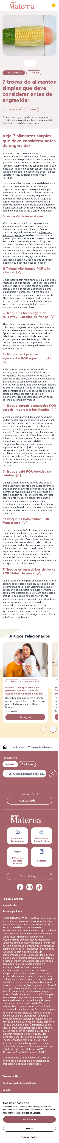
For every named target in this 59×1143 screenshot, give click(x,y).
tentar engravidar (43, 210)
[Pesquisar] (45, 5)
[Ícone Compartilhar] (32, 63)
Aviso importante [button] (12, 911)
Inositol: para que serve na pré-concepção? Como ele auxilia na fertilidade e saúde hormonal (23, 692)
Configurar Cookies (29, 1137)
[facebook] (20, 887)
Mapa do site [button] (10, 904)
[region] (29, 1118)
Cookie (6, 1089)
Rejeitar (29, 1128)
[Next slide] (53, 729)
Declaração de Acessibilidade (19, 1083)
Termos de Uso (11, 1076)
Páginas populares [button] (13, 898)
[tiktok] (39, 887)
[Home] (22, 5)
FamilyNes (27, 764)
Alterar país (27, 800)
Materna (10, 764)
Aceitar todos (29, 1119)
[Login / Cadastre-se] (53, 5)
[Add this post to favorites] (27, 63)
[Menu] (5, 5)
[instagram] (29, 887)
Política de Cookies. (31, 1113)
